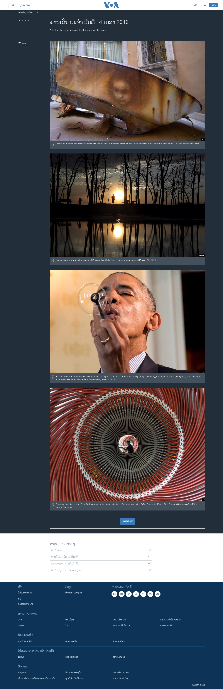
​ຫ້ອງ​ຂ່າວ (22, 672)
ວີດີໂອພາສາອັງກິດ (25, 604)
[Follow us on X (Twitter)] (136, 594)
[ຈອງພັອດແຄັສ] (157, 594)
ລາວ (20, 619)
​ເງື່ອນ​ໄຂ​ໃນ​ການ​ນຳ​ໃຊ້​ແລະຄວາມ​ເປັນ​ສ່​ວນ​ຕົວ (36, 678)
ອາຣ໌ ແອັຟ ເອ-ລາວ (121, 672)
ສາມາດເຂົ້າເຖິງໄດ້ (120, 678)
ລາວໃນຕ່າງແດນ (119, 619)
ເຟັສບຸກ (21, 657)
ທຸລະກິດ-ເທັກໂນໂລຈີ (121, 625)
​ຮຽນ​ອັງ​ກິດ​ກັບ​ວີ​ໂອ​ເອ (74, 678)
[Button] (22, 43)
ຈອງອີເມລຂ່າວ (119, 657)
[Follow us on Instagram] (129, 594)
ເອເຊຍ (21, 625)
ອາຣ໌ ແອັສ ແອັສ (71, 657)
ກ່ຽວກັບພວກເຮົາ (25, 641)
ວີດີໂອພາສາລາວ (25, 592)
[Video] (204, 5)
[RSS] (143, 594)
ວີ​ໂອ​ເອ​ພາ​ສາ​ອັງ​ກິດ (73, 672)
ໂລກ (67, 625)
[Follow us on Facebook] (114, 594)
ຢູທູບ (20, 598)
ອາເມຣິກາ (69, 619)
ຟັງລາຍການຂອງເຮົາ (73, 592)
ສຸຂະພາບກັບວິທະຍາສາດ (170, 619)
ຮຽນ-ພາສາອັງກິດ (167, 625)
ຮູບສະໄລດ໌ (25, 5)
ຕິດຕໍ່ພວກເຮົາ (71, 641)
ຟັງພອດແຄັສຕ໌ (119, 641)
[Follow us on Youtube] (121, 594)
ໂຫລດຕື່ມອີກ (127, 521)
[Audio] (195, 5)
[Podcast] (150, 594)
